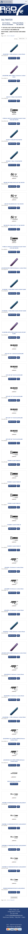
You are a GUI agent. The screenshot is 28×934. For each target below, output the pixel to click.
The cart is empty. (7, 1)
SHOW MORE (14, 897)
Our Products (6, 23)
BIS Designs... (18, 926)
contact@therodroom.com (16, 915)
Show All (12, 36)
